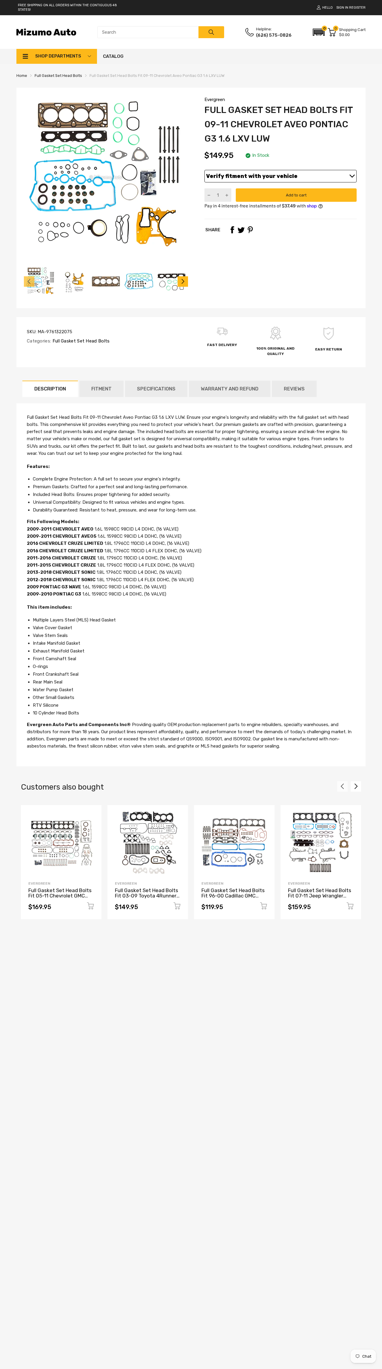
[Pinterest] (250, 229)
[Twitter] (241, 229)
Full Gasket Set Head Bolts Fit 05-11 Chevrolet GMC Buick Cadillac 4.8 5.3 (60, 895)
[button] (319, 32)
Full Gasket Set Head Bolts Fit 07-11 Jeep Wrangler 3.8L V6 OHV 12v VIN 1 (319, 895)
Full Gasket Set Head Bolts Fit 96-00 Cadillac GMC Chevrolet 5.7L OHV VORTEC (233, 898)
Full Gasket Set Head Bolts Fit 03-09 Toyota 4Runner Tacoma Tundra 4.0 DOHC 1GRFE (146, 898)
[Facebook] (232, 229)
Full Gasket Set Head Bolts (80, 341)
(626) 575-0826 (274, 35)
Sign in (342, 8)
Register (357, 8)
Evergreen (214, 99)
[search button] (211, 32)
